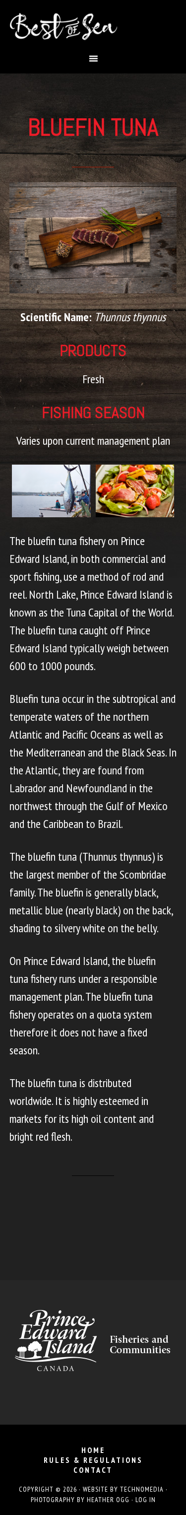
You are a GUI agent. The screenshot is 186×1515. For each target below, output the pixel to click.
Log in (145, 1499)
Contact (93, 1470)
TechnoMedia (142, 1489)
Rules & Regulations (93, 1460)
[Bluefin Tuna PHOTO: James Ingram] (135, 491)
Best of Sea (93, 26)
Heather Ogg (108, 1499)
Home (93, 1450)
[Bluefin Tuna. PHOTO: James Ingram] (51, 491)
